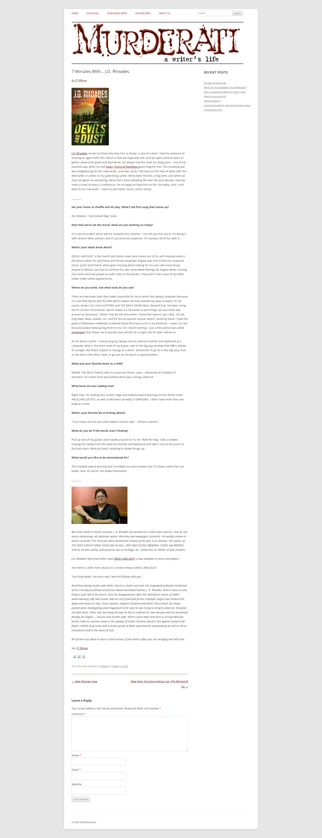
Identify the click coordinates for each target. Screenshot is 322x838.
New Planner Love (84, 681)
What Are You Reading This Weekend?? (225, 87)
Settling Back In (212, 101)
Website (77, 784)
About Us (164, 13)
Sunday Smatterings (215, 83)
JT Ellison (82, 648)
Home (75, 13)
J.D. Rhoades (79, 153)
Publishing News (117, 13)
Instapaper (78, 332)
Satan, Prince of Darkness (122, 166)
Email (76, 769)
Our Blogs (92, 13)
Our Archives (143, 13)
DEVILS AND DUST (124, 558)
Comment (79, 714)
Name (76, 755)
